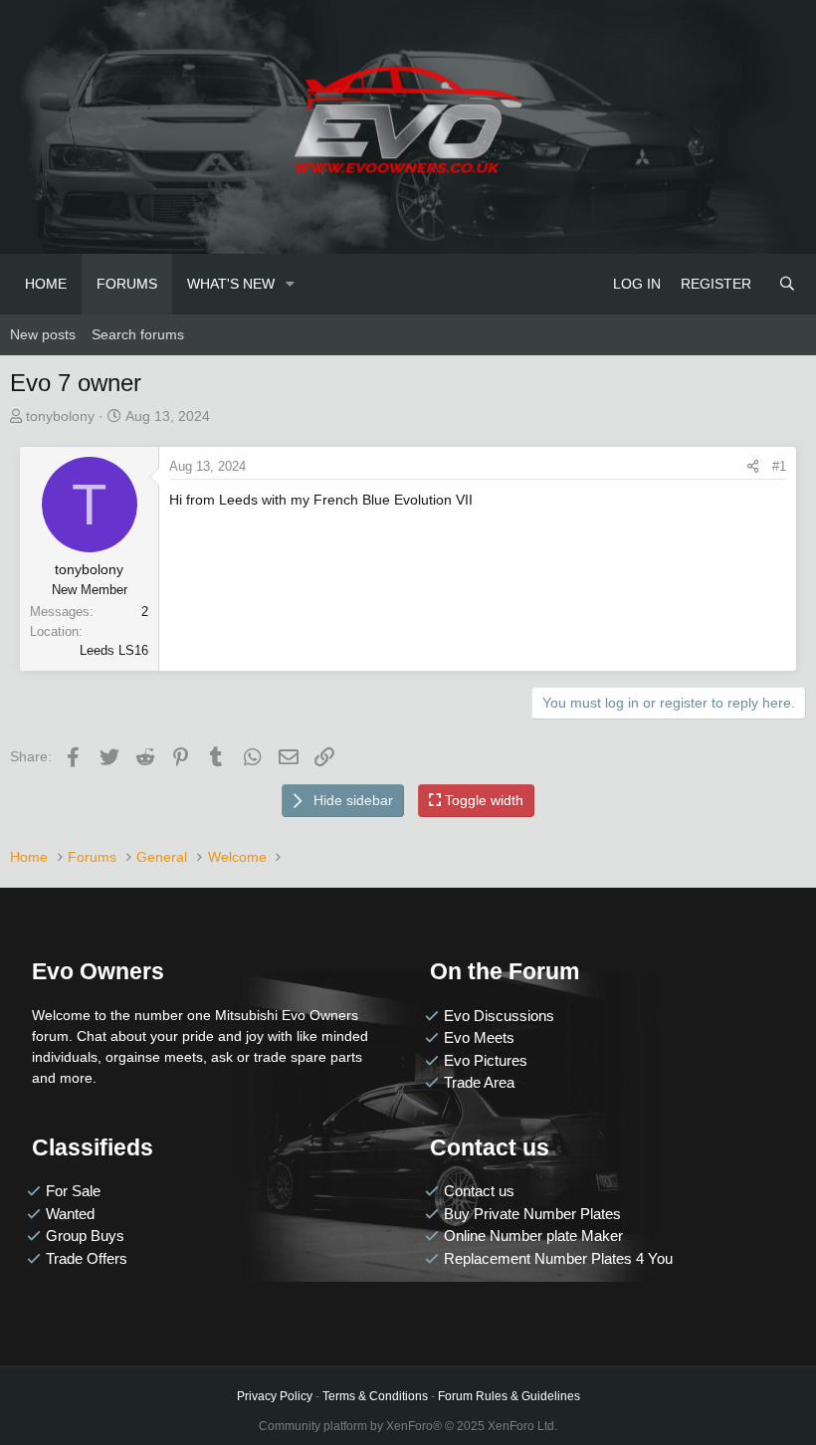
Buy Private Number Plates (532, 1213)
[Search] (787, 284)
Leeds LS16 (114, 650)
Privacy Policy (274, 1396)
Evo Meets (479, 1037)
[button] (290, 284)
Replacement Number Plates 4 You (558, 1258)
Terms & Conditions (375, 1396)
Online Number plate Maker (533, 1235)
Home (46, 284)
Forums (127, 284)
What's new (231, 284)
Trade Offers (86, 1258)
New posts (43, 334)
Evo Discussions (499, 1015)
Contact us (479, 1190)
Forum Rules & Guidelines (509, 1396)
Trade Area (479, 1082)
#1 (779, 466)
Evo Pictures (485, 1060)
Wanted (70, 1213)
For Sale (73, 1190)
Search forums (138, 334)
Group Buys (85, 1235)
